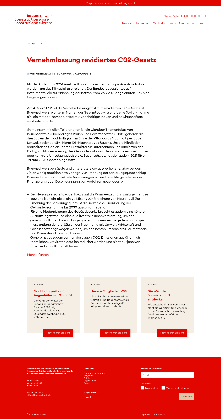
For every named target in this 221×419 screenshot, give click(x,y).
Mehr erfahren (38, 254)
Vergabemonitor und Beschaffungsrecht (110, 3)
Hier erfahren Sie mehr (58, 332)
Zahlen (176, 16)
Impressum (146, 414)
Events (202, 22)
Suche (205, 16)
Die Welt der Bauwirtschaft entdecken (159, 295)
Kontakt (184, 16)
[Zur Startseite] (33, 19)
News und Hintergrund (136, 22)
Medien (167, 16)
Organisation (187, 22)
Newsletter (151, 388)
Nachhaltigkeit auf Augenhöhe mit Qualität (53, 293)
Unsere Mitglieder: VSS (109, 291)
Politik (172, 22)
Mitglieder (159, 22)
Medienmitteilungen (178, 388)
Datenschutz (159, 414)
